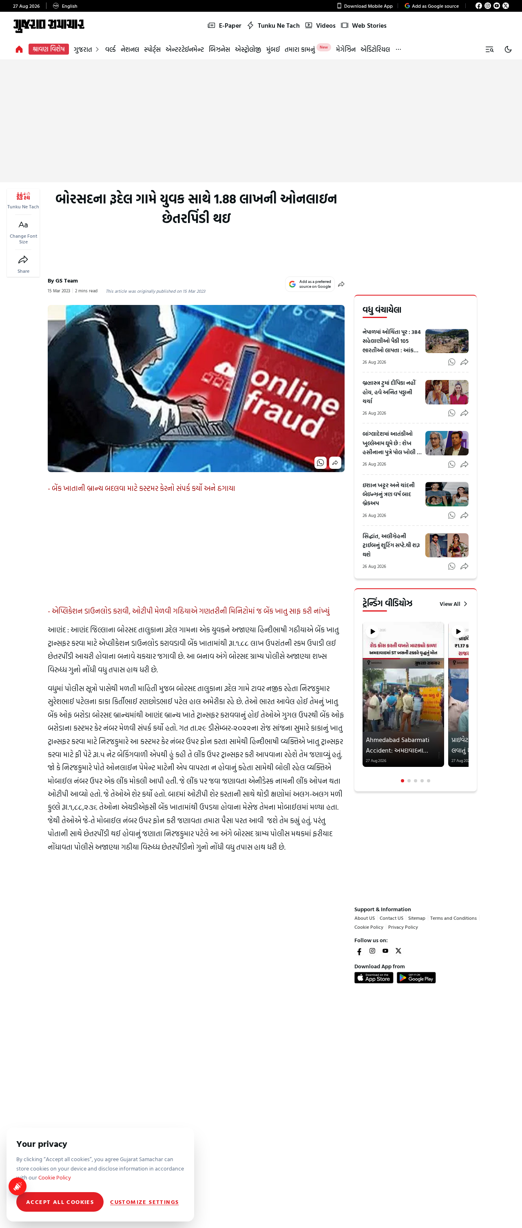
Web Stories (369, 25)
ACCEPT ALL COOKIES (60, 1201)
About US (364, 918)
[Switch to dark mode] (508, 49)
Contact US (391, 918)
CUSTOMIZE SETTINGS (144, 1202)
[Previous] (363, 702)
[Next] (467, 702)
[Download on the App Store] (374, 977)
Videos (326, 25)
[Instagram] (487, 5)
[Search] (489, 49)
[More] (398, 49)
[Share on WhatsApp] (320, 463)
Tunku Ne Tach (279, 25)
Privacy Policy (403, 927)
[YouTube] (496, 5)
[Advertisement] (261, 121)
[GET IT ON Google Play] (416, 977)
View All (450, 604)
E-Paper (230, 25)
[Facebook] (479, 5)
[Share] (23, 260)
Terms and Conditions (453, 918)
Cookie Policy (368, 927)
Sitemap (416, 918)
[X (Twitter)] (505, 5)
